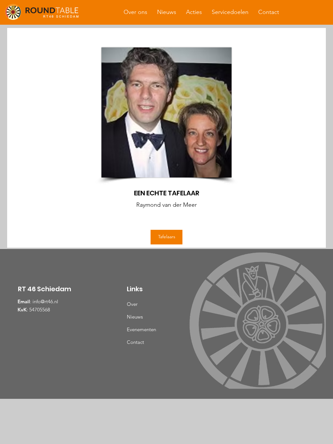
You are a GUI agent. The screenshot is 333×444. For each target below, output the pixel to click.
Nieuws (135, 317)
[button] (135, 12)
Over (132, 304)
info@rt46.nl (45, 301)
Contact (135, 342)
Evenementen (141, 329)
